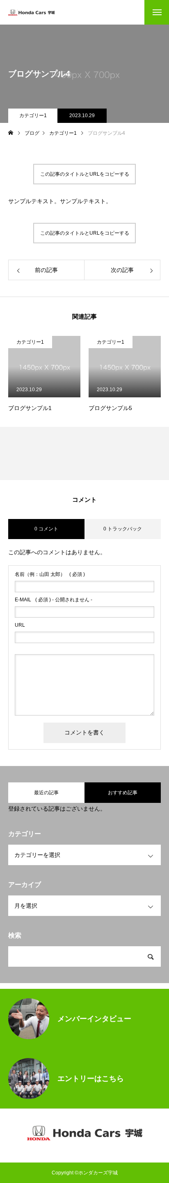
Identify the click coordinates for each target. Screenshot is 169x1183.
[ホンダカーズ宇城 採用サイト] (31, 12)
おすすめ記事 (122, 792)
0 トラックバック (122, 529)
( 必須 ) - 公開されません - (53, 599)
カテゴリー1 (33, 115)
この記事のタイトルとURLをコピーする (84, 174)
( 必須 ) (50, 574)
